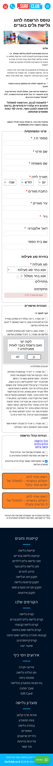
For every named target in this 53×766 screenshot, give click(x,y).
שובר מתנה (26, 688)
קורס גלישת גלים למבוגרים (26, 619)
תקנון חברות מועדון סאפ (26, 587)
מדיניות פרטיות (26, 741)
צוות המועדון (26, 720)
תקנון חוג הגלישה (26, 576)
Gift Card (26, 693)
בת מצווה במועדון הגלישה (26, 683)
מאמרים (26, 730)
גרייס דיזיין (34, 757)
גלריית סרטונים (26, 736)
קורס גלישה (26, 614)
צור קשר (26, 746)
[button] (48, 6)
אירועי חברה (26, 667)
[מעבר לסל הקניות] (5, 6)
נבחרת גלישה (26, 725)
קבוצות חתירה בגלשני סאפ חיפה (26, 635)
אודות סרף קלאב (26, 715)
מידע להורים (26, 571)
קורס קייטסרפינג (26, 640)
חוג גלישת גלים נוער (26, 566)
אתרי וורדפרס (13, 757)
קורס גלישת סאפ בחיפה (26, 630)
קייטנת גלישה (26, 550)
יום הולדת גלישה (26, 672)
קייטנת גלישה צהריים (26, 555)
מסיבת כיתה (26, 677)
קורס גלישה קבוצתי (26, 624)
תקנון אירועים (26, 592)
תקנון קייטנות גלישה (26, 582)
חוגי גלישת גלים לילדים (26, 561)
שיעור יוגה (26, 645)
